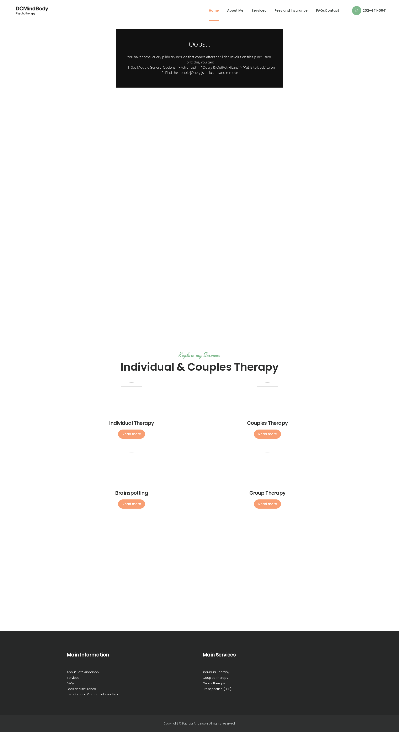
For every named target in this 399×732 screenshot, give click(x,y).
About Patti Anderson (83, 672)
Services (73, 677)
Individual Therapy (131, 423)
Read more (131, 434)
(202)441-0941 (236, 624)
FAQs (70, 683)
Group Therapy (267, 493)
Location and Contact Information (92, 694)
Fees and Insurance (81, 689)
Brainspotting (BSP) (217, 689)
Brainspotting (131, 493)
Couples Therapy (267, 423)
